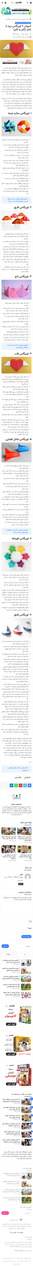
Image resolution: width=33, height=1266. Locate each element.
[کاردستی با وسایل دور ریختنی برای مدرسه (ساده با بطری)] (8, 849)
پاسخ (20, 884)
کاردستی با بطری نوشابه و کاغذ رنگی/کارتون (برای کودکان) (12, 1133)
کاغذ (23, 155)
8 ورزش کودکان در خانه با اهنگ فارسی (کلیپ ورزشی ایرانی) (11, 994)
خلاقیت (18, 94)
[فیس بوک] (29, 785)
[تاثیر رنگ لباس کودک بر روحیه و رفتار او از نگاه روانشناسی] (26, 987)
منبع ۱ (30, 762)
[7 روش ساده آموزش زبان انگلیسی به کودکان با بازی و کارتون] (26, 970)
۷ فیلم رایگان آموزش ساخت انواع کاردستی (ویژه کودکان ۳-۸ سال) (18, 200)
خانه (28, 19)
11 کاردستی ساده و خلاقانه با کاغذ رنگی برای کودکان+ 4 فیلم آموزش (25, 838)
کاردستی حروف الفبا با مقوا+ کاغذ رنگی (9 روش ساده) (8, 837)
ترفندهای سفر (21, 1158)
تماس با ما (13, 1232)
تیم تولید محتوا (25, 34)
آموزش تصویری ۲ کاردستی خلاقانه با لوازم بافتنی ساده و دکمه (17, 531)
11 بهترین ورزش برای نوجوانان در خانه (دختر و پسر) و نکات (11, 961)
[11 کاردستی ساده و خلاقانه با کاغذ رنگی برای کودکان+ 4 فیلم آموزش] (24, 831)
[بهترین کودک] (16, 2)
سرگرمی (26, 777)
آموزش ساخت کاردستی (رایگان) (15, 19)
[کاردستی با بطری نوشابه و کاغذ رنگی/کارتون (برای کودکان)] (26, 1134)
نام (30, 921)
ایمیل (29, 928)
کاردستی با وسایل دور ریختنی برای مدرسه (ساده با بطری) (9, 856)
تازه (25, 954)
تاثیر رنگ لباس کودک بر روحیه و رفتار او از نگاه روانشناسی (11, 986)
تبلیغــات (20, 1232)
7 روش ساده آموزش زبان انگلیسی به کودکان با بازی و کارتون (11, 969)
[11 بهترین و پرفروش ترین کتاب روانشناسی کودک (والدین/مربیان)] (26, 978)
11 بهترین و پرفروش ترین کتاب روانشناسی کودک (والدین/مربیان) (11, 977)
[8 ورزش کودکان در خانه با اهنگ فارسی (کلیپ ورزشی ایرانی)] (26, 995)
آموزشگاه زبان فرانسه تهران (19, 1154)
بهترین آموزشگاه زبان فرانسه (14, 1156)
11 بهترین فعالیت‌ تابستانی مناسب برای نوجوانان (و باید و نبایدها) (11, 1141)
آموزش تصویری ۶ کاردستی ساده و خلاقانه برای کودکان (17, 346)
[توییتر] (25, 785)
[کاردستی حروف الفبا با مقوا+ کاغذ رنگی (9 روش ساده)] (8, 831)
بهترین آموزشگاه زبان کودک (23, 1152)
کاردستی (8, 269)
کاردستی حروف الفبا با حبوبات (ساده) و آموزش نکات (25, 856)
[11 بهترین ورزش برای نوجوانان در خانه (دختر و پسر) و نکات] (26, 962)
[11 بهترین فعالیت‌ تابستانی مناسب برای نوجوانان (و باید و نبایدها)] (26, 1142)
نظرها (8, 954)
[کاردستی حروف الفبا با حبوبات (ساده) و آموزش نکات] (24, 849)
